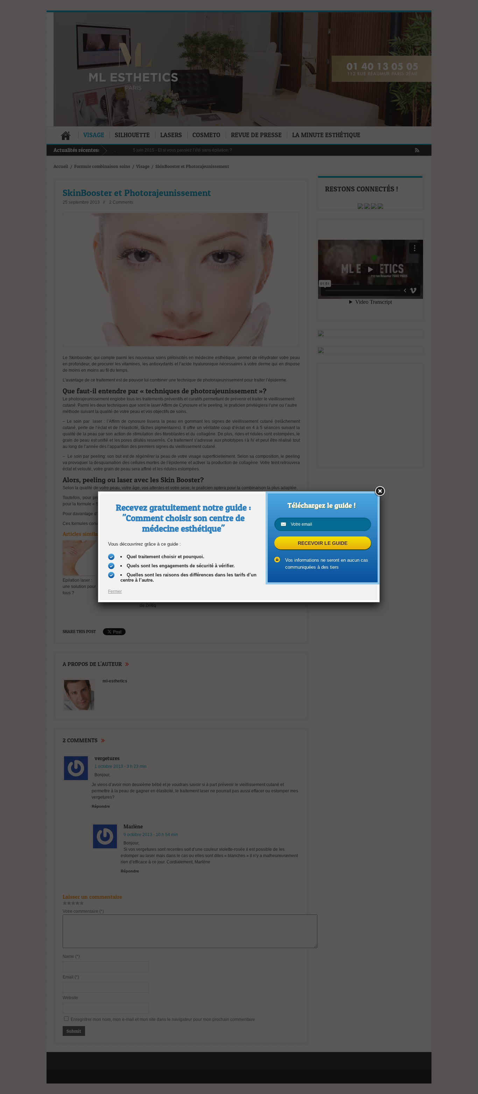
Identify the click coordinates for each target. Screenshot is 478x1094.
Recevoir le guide (322, 543)
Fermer (115, 591)
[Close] (379, 491)
